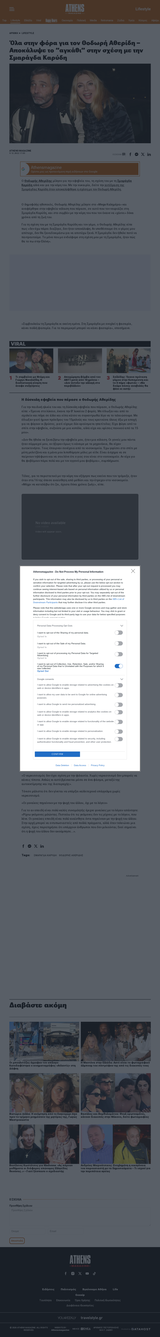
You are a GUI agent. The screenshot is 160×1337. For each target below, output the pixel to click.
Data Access (80, 765)
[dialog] (80, 668)
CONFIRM (57, 754)
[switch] (119, 633)
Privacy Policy (98, 765)
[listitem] (80, 625)
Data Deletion (62, 765)
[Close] (134, 572)
